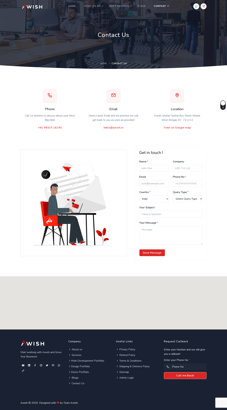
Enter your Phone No (177, 360)
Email (142, 177)
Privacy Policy (127, 349)
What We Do (92, 6)
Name (143, 161)
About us (76, 349)
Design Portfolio (80, 366)
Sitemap (124, 372)
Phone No (179, 177)
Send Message (152, 253)
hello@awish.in (113, 127)
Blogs (141, 6)
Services (76, 355)
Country (145, 192)
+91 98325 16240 (50, 127)
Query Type (181, 192)
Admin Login (126, 378)
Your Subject (147, 207)
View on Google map (177, 127)
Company (160, 6)
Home (72, 6)
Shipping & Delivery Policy (134, 366)
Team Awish (70, 403)
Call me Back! (185, 375)
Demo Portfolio (80, 372)
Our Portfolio (119, 6)
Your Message (148, 223)
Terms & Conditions (130, 361)
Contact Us (77, 383)
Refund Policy (127, 355)
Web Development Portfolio (87, 361)
